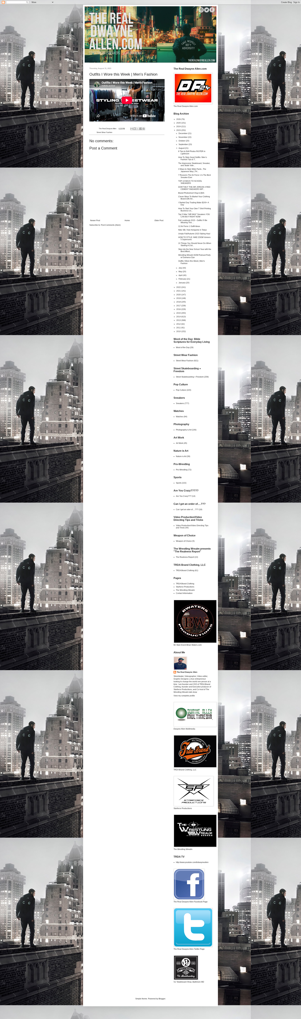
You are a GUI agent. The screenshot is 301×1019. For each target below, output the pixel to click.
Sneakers (180, 403)
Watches (179, 417)
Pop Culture (181, 390)
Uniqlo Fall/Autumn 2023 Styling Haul (194, 234)
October (182, 141)
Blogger (162, 999)
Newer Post (95, 220)
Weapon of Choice (184, 541)
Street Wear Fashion (104, 132)
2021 (178, 291)
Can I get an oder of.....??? (187, 509)
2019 (178, 298)
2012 (178, 324)
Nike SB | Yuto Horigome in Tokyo (192, 230)
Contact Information (184, 593)
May (181, 271)
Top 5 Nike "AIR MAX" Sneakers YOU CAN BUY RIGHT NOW (194, 215)
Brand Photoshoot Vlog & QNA (191, 193)
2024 (178, 126)
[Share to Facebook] (140, 128)
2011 (178, 328)
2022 (178, 287)
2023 (178, 130)
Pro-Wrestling (181, 470)
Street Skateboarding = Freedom (190, 377)
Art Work (179, 443)
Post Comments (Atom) (111, 225)
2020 (178, 295)
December (183, 133)
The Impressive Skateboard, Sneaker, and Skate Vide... (194, 164)
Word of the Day (183, 347)
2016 (178, 309)
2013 (178, 320)
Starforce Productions (185, 587)
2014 (178, 317)
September (183, 144)
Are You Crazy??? (183, 496)
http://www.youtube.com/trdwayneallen (192, 862)
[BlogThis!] (134, 128)
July (180, 268)
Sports (178, 483)
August (182, 148)
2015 (178, 313)
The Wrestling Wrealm (185, 590)
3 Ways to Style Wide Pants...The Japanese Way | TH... (192, 170)
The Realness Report (185, 557)
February (183, 279)
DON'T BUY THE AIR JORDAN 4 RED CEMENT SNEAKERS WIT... (194, 188)
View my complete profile (184, 696)
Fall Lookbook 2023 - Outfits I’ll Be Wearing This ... (192, 221)
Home (127, 220)
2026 (178, 119)
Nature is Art (181, 456)
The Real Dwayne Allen (187, 672)
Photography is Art (183, 430)
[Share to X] (137, 128)
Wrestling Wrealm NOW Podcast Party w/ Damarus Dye (194, 256)
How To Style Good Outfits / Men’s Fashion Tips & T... (192, 158)
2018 (178, 302)
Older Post (158, 220)
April (181, 275)
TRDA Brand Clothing (185, 570)
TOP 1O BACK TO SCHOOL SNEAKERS (190, 182)
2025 (178, 123)
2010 (178, 331)
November (183, 137)
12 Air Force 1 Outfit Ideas (189, 226)
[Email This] (131, 128)
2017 (178, 306)
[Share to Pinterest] (143, 128)
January (182, 283)
